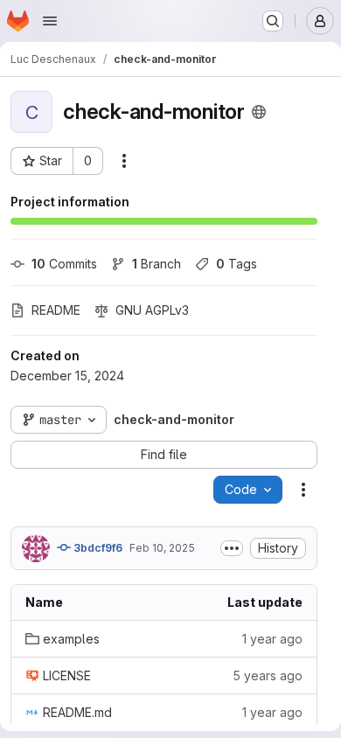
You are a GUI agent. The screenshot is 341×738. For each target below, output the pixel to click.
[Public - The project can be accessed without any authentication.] (259, 112)
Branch (156, 263)
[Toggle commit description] (231, 548)
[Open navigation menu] (50, 21)
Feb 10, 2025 (162, 547)
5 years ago (268, 675)
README (55, 310)
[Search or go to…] (272, 20)
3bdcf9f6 (96, 547)
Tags (236, 263)
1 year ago (272, 638)
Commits (64, 263)
